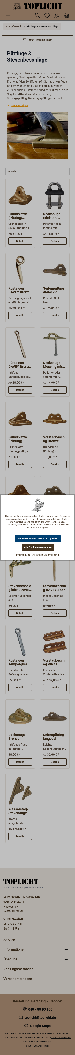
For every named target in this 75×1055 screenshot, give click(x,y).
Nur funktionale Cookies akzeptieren (38, 538)
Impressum (23, 555)
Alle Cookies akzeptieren (38, 547)
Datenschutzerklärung (45, 555)
